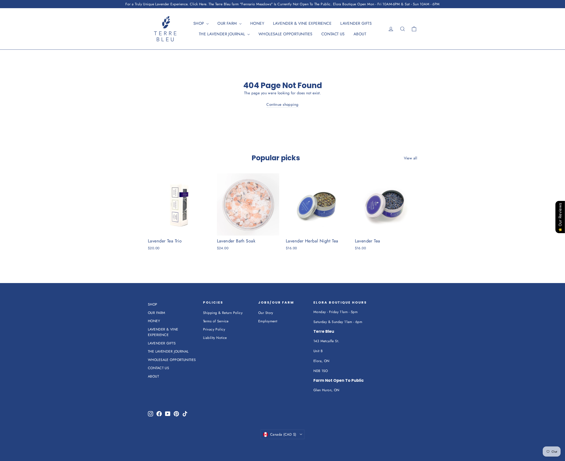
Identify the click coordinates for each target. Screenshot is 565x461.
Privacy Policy (214, 329)
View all (410, 158)
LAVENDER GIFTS (356, 23)
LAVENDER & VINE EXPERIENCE (302, 23)
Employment (267, 321)
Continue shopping (282, 104)
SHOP (199, 23)
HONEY (257, 23)
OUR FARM (227, 23)
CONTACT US (333, 34)
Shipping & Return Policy (223, 312)
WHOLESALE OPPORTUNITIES (285, 34)
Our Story (265, 312)
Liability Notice (215, 337)
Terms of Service (216, 321)
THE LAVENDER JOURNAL (222, 34)
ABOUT (360, 34)
